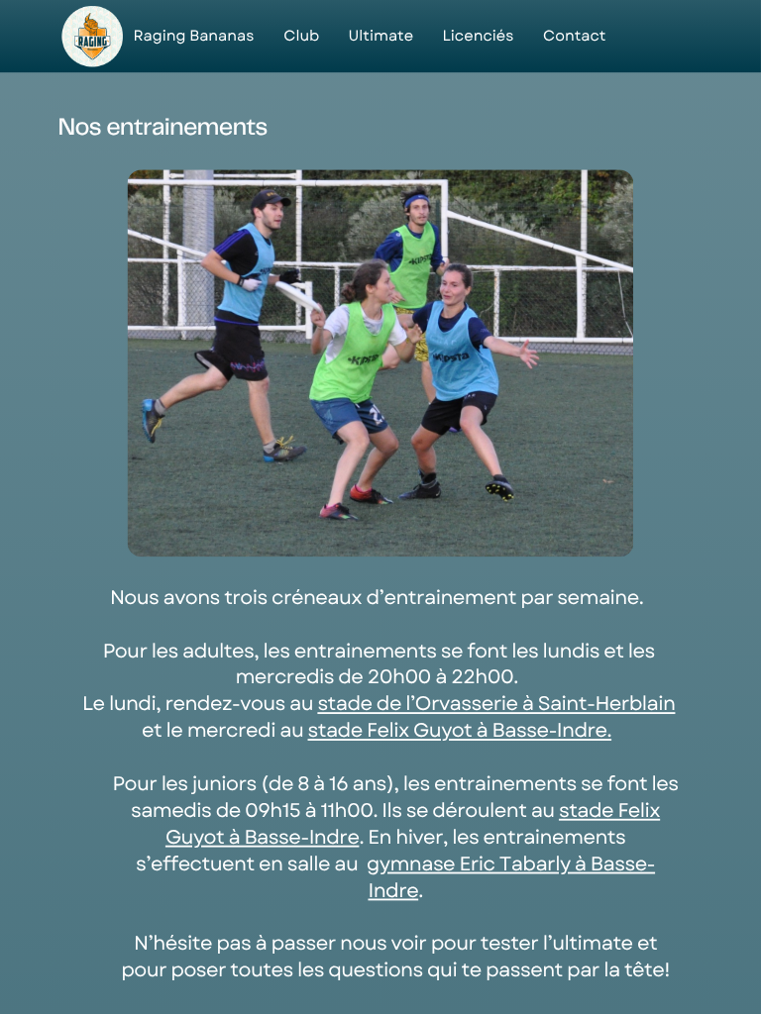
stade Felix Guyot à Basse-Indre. (460, 731)
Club (301, 36)
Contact (574, 36)
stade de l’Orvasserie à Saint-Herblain (496, 704)
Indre (393, 890)
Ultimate (380, 36)
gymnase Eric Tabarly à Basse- (511, 864)
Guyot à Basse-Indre (262, 837)
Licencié (473, 36)
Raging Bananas (193, 36)
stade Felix (609, 811)
